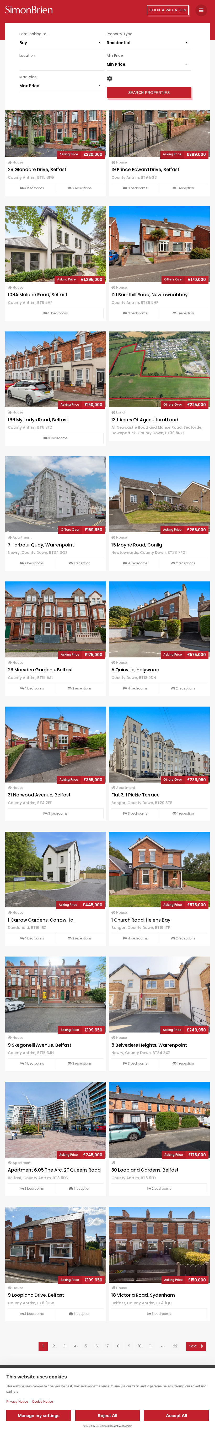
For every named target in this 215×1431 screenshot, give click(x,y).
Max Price (28, 77)
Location (27, 55)
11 (150, 1346)
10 (140, 1346)
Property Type (119, 34)
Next (193, 1346)
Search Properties (149, 92)
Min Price (115, 55)
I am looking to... (34, 34)
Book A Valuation (167, 10)
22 (175, 1346)
